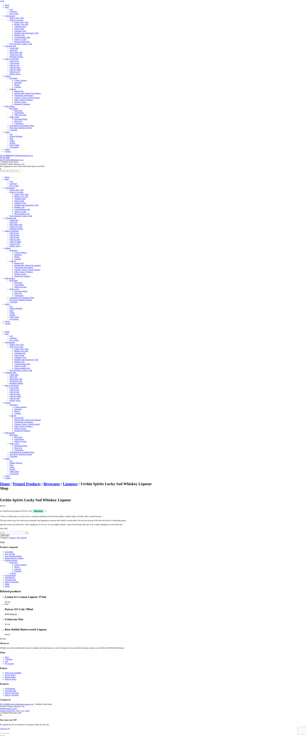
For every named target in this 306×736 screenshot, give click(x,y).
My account (14, 14)
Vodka (12, 141)
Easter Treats (19, 29)
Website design (5, 709)
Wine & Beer (10, 106)
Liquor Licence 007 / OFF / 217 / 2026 (15, 711)
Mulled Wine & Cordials (14, 558)
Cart (11, 9)
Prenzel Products (27, 484)
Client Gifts (14, 48)
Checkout (13, 12)
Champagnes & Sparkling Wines (22, 126)
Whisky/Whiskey (16, 136)
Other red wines (20, 115)
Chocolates (9, 552)
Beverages (13, 78)
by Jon (14, 709)
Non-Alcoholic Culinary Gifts (21, 44)
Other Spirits (14, 145)
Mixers (17, 85)
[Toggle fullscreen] (3, 733)
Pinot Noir (18, 111)
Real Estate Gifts (16, 52)
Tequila (12, 143)
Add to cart (5, 535)
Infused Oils (19, 91)
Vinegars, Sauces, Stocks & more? (27, 98)
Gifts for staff (15, 72)
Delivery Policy (11, 679)
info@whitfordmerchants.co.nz (21, 155)
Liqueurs (17, 87)
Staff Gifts (13, 50)
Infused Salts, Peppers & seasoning (27, 93)
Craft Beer (13, 130)
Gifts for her (14, 61)
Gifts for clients (15, 70)
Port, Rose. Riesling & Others (21, 128)
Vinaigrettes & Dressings (23, 95)
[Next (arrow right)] (3, 735)
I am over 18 (5, 729)
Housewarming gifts (22, 42)
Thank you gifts (20, 40)
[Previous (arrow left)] (1, 735)
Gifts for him (14, 63)
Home (7, 5)
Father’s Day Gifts (17, 18)
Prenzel (7, 76)
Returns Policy (10, 677)
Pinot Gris (18, 121)
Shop (7, 7)
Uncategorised (10, 575)
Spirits (7, 132)
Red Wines (14, 108)
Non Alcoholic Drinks (13, 556)
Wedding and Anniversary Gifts (26, 33)
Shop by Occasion (16, 20)
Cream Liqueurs (20, 80)
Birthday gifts (19, 35)
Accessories (14, 147)
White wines (14, 117)
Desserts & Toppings (22, 104)
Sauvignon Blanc (20, 119)
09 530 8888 (5, 155)
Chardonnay (19, 123)
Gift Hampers (10, 16)
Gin (11, 134)
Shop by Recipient (12, 59)
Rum (11, 139)
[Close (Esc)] (8, 733)
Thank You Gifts (16, 55)
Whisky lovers (15, 74)
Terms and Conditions (13, 673)
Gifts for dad (14, 65)
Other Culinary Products (23, 100)
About (7, 149)
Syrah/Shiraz (19, 113)
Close (2, 1)
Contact (8, 151)
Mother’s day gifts (21, 24)
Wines (7, 584)
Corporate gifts (10, 46)
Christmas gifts (20, 27)
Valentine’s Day (20, 31)
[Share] (6, 733)
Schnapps (18, 83)
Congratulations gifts (22, 37)
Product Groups (20, 102)
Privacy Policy (10, 675)
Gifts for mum (15, 67)
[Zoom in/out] (1, 733)
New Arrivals (22, 538)
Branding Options (16, 57)
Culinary (13, 89)
